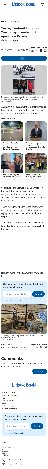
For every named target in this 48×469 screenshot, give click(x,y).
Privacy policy (8, 401)
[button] (5, 4)
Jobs (4, 403)
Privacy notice (17, 301)
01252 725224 (15, 460)
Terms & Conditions (10, 395)
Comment (39, 371)
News (3, 22)
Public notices (8, 406)
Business (15, 22)
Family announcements (12, 408)
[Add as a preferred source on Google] (23, 50)
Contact (5, 398)
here (3, 276)
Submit (38, 294)
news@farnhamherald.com (17, 464)
